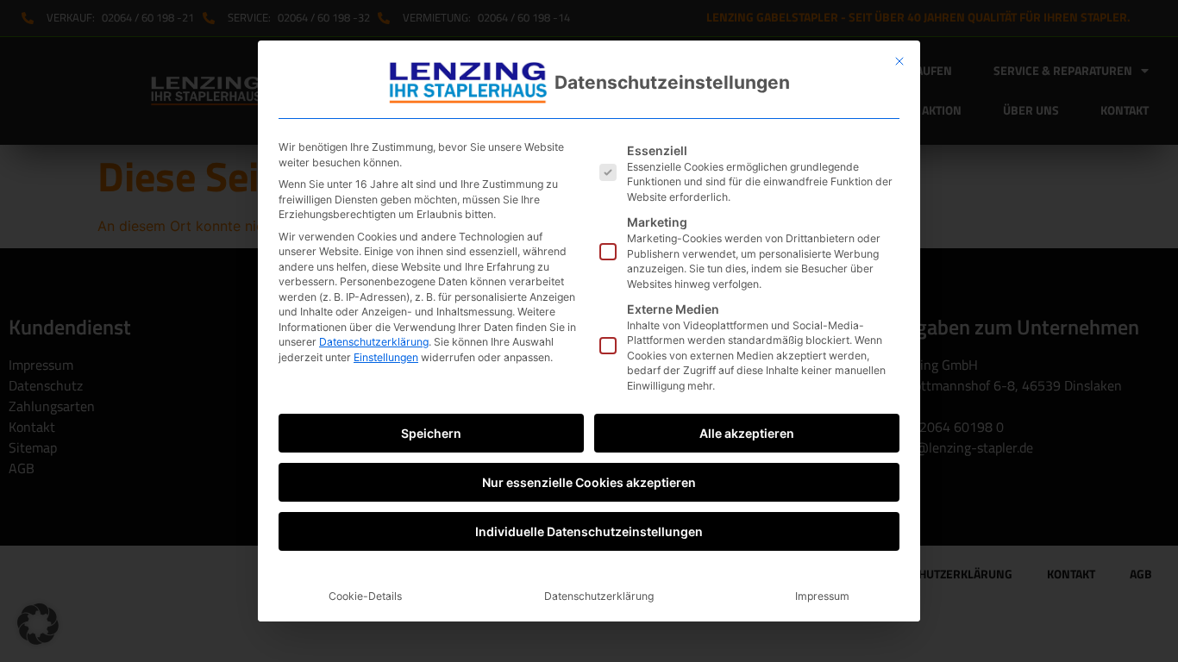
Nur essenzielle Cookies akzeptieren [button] (589, 482)
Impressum (822, 596)
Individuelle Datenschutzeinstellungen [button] (589, 531)
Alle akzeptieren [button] (746, 433)
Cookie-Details (365, 596)
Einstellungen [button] (386, 357)
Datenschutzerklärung (374, 341)
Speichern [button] (431, 433)
